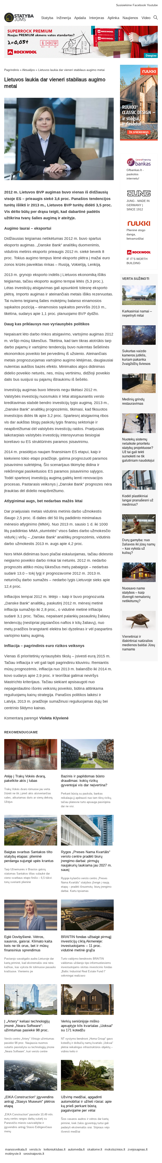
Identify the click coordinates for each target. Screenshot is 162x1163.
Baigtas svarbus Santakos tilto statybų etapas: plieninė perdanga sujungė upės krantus (29, 856)
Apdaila (80, 18)
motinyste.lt (13, 1153)
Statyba (47, 18)
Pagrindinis (11, 70)
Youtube (152, 5)
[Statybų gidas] (19, 21)
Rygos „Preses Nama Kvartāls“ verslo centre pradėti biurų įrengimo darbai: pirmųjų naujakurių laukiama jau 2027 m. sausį (86, 861)
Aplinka (113, 18)
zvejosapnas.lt (137, 1149)
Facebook (139, 5)
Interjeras (96, 18)
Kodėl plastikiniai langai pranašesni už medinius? (137, 500)
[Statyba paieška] (156, 18)
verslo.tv (35, 1149)
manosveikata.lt (16, 1149)
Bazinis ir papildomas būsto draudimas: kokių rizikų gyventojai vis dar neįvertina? (84, 780)
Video (146, 18)
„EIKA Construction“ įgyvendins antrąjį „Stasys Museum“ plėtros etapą (29, 1101)
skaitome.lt (94, 1149)
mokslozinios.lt (115, 1149)
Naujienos (130, 18)
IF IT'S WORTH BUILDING (137, 261)
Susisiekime (124, 5)
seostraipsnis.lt (33, 1153)
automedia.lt (76, 1149)
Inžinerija (64, 18)
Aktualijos (28, 70)
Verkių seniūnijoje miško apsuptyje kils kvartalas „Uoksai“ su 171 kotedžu (87, 1025)
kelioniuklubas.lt (54, 1149)
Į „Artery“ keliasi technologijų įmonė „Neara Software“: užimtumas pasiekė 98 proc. (27, 1025)
